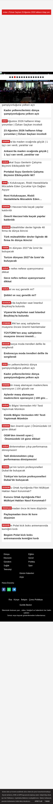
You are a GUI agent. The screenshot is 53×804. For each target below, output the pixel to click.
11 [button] (33, 77)
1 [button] (10, 77)
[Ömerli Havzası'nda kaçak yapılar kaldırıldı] (26, 208)
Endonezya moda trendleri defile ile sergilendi (26, 355)
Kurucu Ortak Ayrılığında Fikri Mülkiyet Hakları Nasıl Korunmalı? (25, 499)
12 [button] (36, 77)
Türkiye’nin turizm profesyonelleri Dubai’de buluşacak (25, 478)
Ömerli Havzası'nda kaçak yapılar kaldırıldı (24, 218)
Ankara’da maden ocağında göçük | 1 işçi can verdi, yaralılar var (26, 153)
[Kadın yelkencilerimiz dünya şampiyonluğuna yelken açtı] (26, 366)
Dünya (6, 554)
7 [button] (24, 77)
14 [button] (40, 77)
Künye (16, 600)
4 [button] (17, 77)
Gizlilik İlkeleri (26, 605)
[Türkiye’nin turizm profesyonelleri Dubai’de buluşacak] (26, 468)
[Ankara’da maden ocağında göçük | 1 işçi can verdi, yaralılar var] (26, 143)
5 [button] (19, 77)
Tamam (47, 801)
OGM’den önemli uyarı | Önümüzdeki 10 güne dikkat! (22, 437)
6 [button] (22, 77)
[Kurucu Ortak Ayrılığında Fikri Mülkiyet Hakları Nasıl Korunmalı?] (26, 489)
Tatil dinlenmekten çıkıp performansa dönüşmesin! (20, 457)
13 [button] (38, 77)
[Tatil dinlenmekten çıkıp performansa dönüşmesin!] (26, 448)
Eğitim (31, 554)
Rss (10, 600)
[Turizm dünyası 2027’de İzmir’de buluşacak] (26, 249)
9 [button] (29, 77)
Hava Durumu (8, 583)
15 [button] (43, 77)
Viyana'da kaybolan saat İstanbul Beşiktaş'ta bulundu (24, 314)
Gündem (7, 562)
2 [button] (12, 77)
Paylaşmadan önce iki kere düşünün (20, 516)
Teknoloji (8, 569)
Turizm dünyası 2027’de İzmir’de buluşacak (24, 259)
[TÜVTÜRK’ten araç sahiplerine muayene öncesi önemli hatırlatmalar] (26, 325)
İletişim (24, 600)
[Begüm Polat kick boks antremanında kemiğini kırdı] (26, 527)
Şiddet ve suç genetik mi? (20, 295)
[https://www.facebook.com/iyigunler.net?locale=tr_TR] (4, 589)
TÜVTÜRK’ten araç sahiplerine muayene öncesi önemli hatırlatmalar (23, 334)
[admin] (14, 589)
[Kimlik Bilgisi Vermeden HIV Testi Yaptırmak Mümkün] (26, 407)
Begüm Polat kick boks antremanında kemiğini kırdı (21, 536)
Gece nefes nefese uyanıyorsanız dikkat (24, 279)
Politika (31, 562)
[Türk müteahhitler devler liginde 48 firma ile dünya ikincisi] (26, 229)
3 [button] (15, 77)
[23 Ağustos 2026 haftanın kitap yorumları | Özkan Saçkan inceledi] (26, 122)
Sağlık (6, 566)
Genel (31, 558)
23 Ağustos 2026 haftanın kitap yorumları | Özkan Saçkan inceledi (26, 12)
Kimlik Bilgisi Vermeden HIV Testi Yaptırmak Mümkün (24, 417)
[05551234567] (9, 589)
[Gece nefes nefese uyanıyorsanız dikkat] (26, 270)
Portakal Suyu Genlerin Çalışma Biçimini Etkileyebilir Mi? (24, 173)
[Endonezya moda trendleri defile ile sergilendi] (26, 345)
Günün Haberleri (26, 573)
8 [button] (26, 77)
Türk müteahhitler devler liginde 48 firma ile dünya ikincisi (25, 238)
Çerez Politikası (36, 600)
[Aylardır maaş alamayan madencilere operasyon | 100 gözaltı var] (26, 386)
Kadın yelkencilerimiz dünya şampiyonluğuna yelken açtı (22, 375)
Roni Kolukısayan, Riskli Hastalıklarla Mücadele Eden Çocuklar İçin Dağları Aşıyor (21, 197)
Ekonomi (7, 558)
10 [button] (31, 77)
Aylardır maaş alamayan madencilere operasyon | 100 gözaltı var (26, 396)
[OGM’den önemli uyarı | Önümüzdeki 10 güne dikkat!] (26, 427)
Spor (30, 566)
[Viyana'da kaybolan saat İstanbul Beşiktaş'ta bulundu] (26, 73)
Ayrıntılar (38, 801)
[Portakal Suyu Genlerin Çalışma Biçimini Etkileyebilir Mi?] (26, 164)
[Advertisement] (26, 43)
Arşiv (21, 577)
